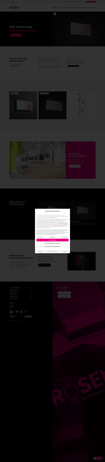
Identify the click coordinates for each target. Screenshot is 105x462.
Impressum (65, 251)
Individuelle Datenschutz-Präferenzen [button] (52, 243)
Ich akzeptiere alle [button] (52, 240)
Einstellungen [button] (56, 225)
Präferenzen (40, 251)
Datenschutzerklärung (63, 223)
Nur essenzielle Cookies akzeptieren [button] (52, 246)
